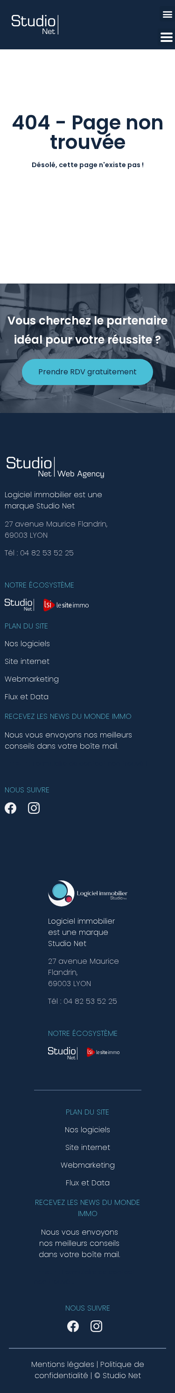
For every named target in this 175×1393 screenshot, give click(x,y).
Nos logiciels (27, 644)
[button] (167, 13)
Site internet (27, 661)
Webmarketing (32, 679)
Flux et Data (27, 697)
